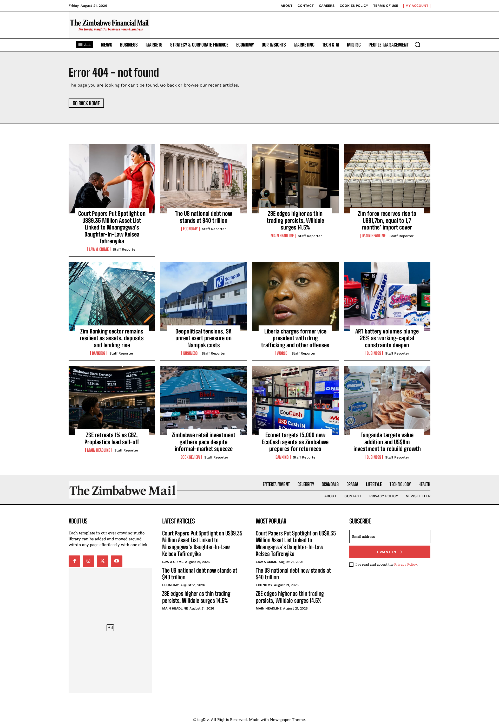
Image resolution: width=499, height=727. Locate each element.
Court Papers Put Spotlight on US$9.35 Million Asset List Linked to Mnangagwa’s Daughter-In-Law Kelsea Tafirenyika (112, 227)
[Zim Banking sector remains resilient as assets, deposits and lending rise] (112, 296)
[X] (102, 561)
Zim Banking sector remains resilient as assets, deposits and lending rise (112, 338)
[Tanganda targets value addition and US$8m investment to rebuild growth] (387, 400)
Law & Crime (99, 249)
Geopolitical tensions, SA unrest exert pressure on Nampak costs (203, 338)
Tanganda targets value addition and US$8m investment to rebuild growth (387, 441)
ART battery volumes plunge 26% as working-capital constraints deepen (387, 338)
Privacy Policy (405, 564)
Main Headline (282, 236)
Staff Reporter (125, 249)
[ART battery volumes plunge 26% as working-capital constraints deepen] (387, 296)
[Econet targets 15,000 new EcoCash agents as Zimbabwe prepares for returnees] (295, 400)
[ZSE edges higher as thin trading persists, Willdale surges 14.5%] (295, 178)
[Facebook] (74, 561)
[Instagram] (88, 561)
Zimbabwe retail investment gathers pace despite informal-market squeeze (203, 441)
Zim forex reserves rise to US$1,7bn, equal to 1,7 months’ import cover (387, 220)
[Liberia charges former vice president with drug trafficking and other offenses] (295, 296)
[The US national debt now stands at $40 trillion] (203, 178)
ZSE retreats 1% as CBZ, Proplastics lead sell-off (111, 438)
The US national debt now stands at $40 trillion (203, 217)
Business (190, 353)
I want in (386, 552)
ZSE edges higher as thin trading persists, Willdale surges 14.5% (295, 220)
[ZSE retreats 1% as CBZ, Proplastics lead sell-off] (112, 400)
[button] (417, 44)
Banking (98, 353)
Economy (190, 229)
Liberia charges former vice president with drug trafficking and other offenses (295, 338)
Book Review (190, 457)
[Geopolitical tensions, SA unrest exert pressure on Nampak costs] (203, 296)
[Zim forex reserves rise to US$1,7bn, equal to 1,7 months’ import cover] (387, 178)
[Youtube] (116, 561)
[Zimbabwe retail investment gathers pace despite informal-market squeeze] (203, 400)
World (282, 353)
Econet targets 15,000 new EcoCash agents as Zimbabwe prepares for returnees (295, 441)
